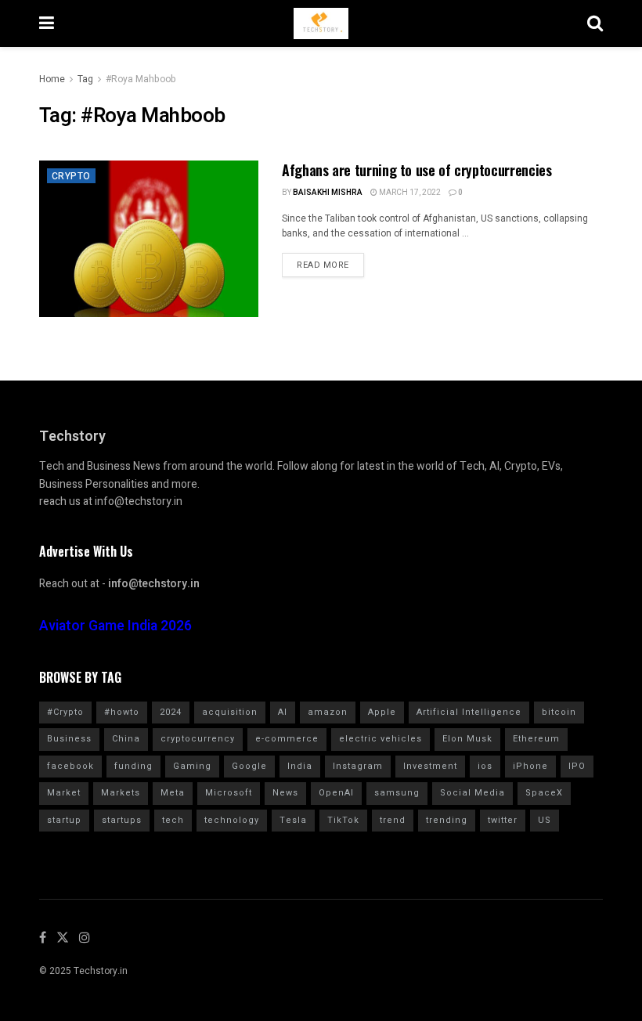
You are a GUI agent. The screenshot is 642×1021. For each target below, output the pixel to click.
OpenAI (336, 792)
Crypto (71, 176)
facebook (70, 766)
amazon (328, 712)
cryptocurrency (197, 738)
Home (52, 79)
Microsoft (228, 792)
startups (122, 820)
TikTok (343, 820)
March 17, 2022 (409, 192)
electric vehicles (380, 738)
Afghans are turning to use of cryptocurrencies (416, 170)
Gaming (192, 766)
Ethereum (536, 738)
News (285, 792)
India (299, 766)
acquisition (230, 712)
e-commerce (287, 738)
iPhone (530, 766)
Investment (430, 766)
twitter (503, 820)
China (126, 738)
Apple (382, 712)
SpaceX (544, 792)
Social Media (472, 792)
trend (393, 820)
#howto (121, 712)
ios (485, 766)
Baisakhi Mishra (327, 192)
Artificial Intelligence (469, 712)
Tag (85, 79)
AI (282, 712)
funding (133, 766)
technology (231, 820)
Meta (172, 792)
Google (249, 766)
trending (446, 820)
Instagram (358, 766)
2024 (171, 712)
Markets (120, 792)
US (544, 820)
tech (173, 820)
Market (64, 792)
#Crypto (65, 712)
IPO (577, 766)
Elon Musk (467, 738)
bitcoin (559, 712)
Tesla (293, 820)
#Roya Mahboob (141, 79)
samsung (397, 792)
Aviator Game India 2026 (115, 626)
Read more (323, 265)
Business (69, 738)
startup (64, 820)
